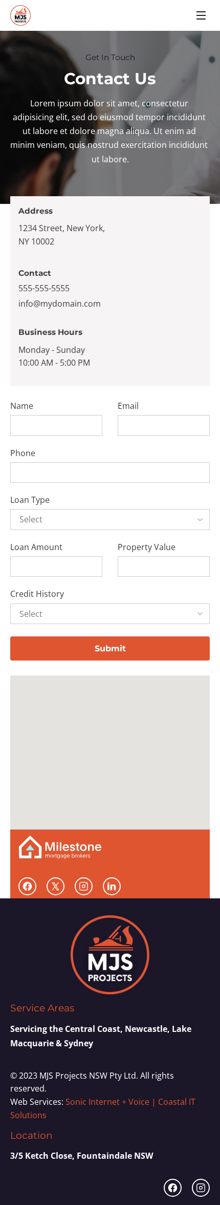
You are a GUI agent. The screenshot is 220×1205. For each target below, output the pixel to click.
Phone (22, 453)
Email (128, 406)
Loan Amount (36, 547)
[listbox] (110, 519)
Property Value (146, 547)
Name (21, 406)
